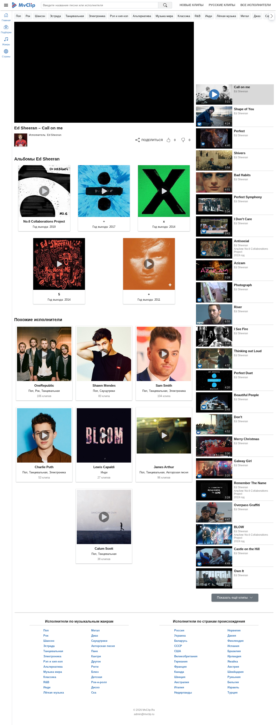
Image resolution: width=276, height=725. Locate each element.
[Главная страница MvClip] (23, 5)
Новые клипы (192, 5)
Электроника (97, 16)
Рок (28, 16)
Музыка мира (164, 16)
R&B (198, 16)
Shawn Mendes (104, 385)
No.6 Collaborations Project (44, 221)
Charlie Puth (44, 467)
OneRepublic (44, 385)
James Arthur (164, 467)
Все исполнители (255, 5)
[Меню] (6, 5)
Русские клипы (222, 5)
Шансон (40, 16)
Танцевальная (75, 16)
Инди (208, 16)
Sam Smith (164, 385)
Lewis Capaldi (103, 467)
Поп (18, 16)
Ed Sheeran (54, 135)
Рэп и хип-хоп (119, 16)
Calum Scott (104, 548)
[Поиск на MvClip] (165, 5)
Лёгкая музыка (226, 16)
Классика (184, 16)
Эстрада (55, 16)
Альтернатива (142, 16)
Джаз (257, 16)
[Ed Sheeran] (20, 139)
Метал (245, 16)
